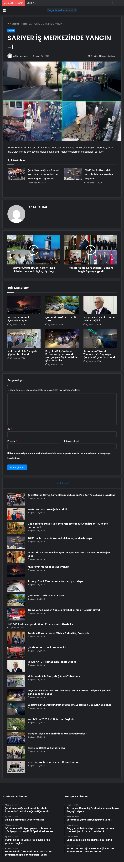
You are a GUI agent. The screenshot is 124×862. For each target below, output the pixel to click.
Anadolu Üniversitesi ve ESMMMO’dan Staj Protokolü (58, 633)
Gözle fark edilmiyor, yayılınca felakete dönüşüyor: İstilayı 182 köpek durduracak (66, 2)
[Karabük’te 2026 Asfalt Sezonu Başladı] (16, 724)
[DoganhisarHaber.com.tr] (62, 10)
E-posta (12, 441)
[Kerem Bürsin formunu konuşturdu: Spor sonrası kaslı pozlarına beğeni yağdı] (16, 557)
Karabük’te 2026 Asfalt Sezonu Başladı (51, 719)
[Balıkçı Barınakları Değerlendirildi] (16, 514)
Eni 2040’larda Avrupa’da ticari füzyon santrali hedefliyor (41, 624)
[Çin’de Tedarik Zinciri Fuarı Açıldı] (16, 652)
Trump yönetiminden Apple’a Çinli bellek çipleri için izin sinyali (64, 610)
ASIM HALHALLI (20, 56)
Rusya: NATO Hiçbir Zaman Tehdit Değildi (99, 319)
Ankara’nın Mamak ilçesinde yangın (18, 319)
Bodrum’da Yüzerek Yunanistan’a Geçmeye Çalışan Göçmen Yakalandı (99, 354)
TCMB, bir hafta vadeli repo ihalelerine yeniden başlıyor (98, 174)
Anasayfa (14, 23)
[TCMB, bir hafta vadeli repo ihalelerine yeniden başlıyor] (73, 174)
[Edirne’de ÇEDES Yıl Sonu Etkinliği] (16, 752)
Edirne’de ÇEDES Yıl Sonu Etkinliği (46, 748)
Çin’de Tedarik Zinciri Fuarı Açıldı (47, 647)
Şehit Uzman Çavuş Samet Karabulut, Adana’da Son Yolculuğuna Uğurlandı (43, 174)
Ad (9, 429)
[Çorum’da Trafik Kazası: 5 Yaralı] (61, 305)
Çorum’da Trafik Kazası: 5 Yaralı (60, 319)
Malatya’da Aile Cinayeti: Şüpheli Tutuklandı (22, 353)
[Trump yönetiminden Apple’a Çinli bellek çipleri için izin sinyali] (16, 614)
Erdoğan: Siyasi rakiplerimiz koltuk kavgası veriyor (57, 733)
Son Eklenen (62, 483)
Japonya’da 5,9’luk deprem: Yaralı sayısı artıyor (56, 581)
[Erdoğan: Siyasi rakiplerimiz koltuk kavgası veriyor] (16, 738)
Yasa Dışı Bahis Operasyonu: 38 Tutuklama (53, 762)
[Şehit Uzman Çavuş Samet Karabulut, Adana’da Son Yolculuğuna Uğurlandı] (16, 174)
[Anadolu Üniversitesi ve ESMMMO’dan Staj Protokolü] (16, 637)
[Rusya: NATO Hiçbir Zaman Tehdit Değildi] (100, 305)
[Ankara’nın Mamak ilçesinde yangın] (24, 305)
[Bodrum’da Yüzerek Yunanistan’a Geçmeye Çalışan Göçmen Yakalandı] (100, 338)
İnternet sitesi (71, 441)
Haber (24, 23)
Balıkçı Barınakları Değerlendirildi (47, 509)
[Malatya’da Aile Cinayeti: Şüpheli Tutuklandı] (24, 338)
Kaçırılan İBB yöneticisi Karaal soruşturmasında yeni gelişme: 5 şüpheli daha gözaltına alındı (61, 356)
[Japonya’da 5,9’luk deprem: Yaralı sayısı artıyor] (16, 586)
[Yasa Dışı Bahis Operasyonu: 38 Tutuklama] (16, 767)
